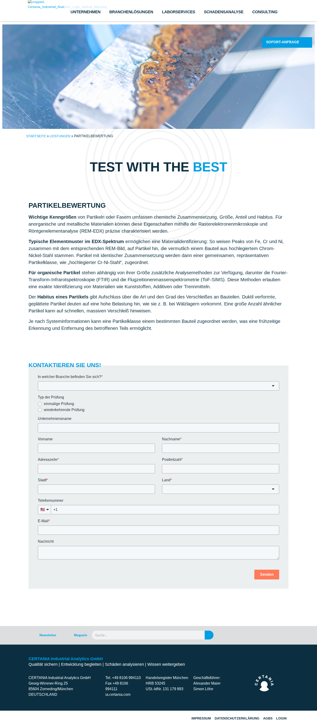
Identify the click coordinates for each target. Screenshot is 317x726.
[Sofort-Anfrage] (305, 42)
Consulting (265, 12)
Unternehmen (85, 12)
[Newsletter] (31, 635)
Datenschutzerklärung (237, 718)
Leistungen (60, 136)
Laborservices (178, 12)
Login (281, 718)
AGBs (267, 718)
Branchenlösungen (131, 12)
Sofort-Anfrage (282, 42)
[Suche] (209, 635)
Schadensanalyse (223, 12)
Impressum (201, 718)
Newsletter (47, 635)
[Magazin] (66, 635)
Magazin (80, 635)
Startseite (36, 136)
